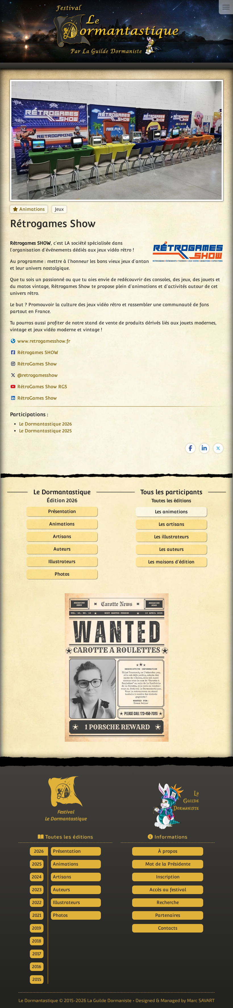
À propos (167, 851)
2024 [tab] (36, 877)
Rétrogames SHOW (37, 352)
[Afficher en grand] (116, 667)
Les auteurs (171, 549)
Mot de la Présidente (167, 864)
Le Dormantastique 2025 (45, 431)
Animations (32, 209)
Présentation (67, 851)
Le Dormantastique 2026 (45, 424)
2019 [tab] (36, 928)
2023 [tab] (36, 889)
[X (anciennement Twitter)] (218, 448)
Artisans (62, 877)
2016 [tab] (36, 966)
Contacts (167, 928)
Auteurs (61, 889)
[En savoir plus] (167, 801)
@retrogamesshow (37, 375)
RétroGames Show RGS (42, 386)
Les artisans (171, 524)
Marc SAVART (201, 1000)
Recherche (168, 902)
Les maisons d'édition (171, 562)
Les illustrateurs (171, 536)
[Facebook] (190, 448)
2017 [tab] (36, 953)
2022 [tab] (36, 902)
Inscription (168, 877)
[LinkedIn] (204, 448)
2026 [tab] (39, 851)
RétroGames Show (37, 364)
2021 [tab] (36, 915)
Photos (60, 915)
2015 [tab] (36, 979)
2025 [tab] (36, 864)
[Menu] (226, 7)
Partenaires (167, 915)
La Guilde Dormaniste (109, 1000)
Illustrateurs (66, 902)
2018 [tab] (36, 941)
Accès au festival (167, 889)
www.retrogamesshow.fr (43, 341)
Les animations (171, 511)
